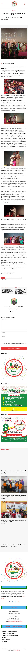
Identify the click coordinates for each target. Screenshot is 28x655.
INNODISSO (17, 650)
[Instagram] (12, 311)
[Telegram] (22, 21)
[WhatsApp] (16, 21)
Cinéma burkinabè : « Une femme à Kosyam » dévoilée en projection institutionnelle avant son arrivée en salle (14, 471)
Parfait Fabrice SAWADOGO (16, 17)
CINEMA (14, 10)
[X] (10, 21)
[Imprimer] (19, 21)
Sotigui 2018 (4, 279)
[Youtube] (17, 311)
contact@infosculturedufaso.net (15, 621)
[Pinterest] (13, 21)
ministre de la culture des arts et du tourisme (13, 277)
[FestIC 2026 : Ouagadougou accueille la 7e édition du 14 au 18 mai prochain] (14, 509)
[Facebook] (7, 21)
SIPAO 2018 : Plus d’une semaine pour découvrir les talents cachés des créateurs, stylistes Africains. (7, 291)
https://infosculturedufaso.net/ (14, 308)
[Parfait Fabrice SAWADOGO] (6, 17)
